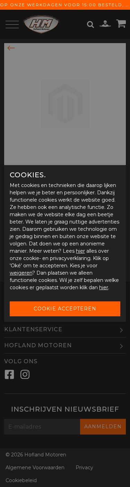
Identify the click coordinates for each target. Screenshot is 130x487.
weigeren (21, 273)
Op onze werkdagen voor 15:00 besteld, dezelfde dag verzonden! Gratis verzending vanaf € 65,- (65, 4)
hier (80, 251)
